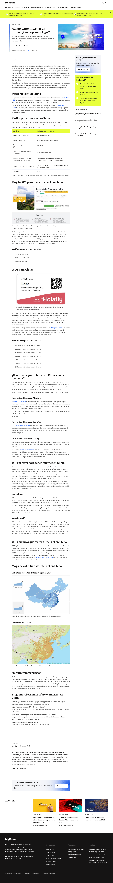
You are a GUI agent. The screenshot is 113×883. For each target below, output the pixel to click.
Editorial (8, 8)
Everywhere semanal (27, 450)
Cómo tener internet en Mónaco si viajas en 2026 (95, 818)
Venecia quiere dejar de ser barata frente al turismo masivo (88, 114)
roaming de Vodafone (23, 426)
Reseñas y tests (50, 8)
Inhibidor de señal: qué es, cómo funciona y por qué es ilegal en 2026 (44, 819)
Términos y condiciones (32, 873)
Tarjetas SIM (50, 855)
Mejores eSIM (36, 8)
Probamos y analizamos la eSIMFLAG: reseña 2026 (97, 856)
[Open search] (103, 3)
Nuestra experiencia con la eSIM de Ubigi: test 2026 (97, 850)
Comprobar (60, 786)
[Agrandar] (68, 187)
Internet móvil (38, 814)
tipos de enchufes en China (44, 557)
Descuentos (50, 849)
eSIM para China (56, 328)
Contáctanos (72, 858)
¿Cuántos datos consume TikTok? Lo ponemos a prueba (69, 819)
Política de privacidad (49, 873)
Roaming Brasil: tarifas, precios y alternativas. (85, 128)
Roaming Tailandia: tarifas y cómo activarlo (86, 121)
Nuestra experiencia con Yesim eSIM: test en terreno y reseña (98, 862)
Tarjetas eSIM (50, 852)
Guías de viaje (63, 8)
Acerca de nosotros (74, 855)
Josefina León (89, 823)
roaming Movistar (19, 402)
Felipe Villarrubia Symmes (41, 825)
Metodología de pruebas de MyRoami (76, 850)
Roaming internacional (53, 858)
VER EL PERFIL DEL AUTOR (19, 768)
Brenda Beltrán (24, 46)
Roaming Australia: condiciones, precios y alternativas (88, 135)
